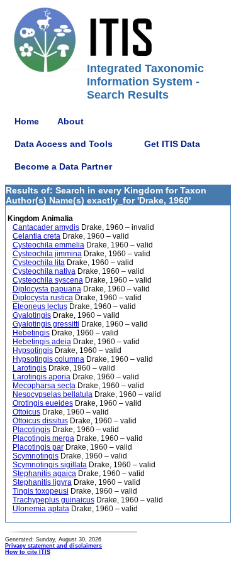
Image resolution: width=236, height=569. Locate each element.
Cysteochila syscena (48, 280)
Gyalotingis (32, 315)
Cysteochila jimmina (47, 253)
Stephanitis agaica (44, 473)
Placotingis (31, 429)
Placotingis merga (43, 438)
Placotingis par (38, 447)
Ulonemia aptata (41, 508)
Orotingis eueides (43, 403)
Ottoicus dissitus (40, 420)
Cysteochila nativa (44, 271)
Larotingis (30, 368)
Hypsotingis (33, 350)
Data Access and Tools (63, 144)
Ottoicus (26, 412)
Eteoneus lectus (40, 306)
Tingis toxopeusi (41, 491)
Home (26, 121)
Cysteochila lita (39, 262)
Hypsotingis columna (48, 359)
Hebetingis (31, 332)
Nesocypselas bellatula (53, 394)
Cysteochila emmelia (48, 245)
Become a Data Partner (63, 166)
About (70, 121)
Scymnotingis (36, 456)
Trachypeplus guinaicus (53, 500)
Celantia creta (36, 236)
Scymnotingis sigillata (50, 464)
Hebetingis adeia (42, 341)
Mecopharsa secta (44, 385)
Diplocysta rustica (43, 297)
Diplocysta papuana (47, 288)
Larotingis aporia (41, 376)
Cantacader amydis (46, 227)
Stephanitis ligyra (42, 482)
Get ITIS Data (172, 144)
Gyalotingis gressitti (46, 324)
